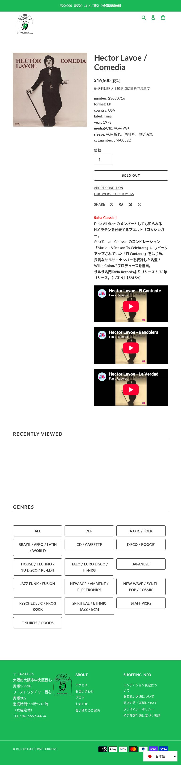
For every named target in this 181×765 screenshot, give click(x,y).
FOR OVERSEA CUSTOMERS (114, 194)
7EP (89, 530)
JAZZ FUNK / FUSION (37, 583)
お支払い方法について (138, 696)
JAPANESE (140, 563)
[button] (160, 756)
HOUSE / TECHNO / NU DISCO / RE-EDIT (38, 567)
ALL (38, 530)
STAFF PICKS (141, 603)
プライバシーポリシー (138, 709)
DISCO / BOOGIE (141, 544)
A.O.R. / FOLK (141, 530)
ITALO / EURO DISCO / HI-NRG (89, 567)
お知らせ (81, 704)
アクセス (81, 685)
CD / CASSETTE (89, 544)
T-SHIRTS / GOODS (37, 622)
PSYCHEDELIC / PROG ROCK (37, 606)
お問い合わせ (84, 691)
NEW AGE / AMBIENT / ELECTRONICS (89, 586)
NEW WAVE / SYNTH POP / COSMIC (141, 586)
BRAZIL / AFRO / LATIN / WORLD (38, 547)
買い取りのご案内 (87, 710)
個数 (97, 149)
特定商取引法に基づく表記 (141, 715)
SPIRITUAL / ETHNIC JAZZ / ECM (89, 606)
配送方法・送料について (140, 703)
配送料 (99, 88)
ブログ (80, 697)
